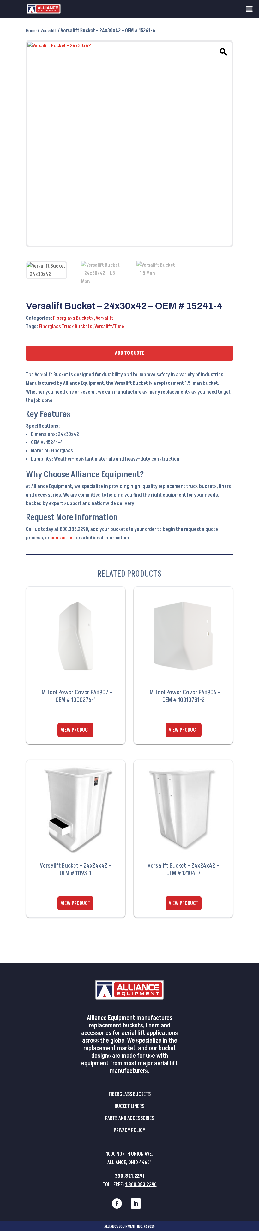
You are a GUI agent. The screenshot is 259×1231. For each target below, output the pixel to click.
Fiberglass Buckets (73, 318)
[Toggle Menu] (249, 9)
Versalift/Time (109, 326)
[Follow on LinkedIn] (136, 1203)
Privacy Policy (129, 1130)
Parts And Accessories (129, 1118)
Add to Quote (129, 353)
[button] (222, 50)
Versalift (48, 30)
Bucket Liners (129, 1106)
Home (31, 30)
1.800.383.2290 (141, 1184)
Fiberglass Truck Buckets (65, 326)
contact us (62, 537)
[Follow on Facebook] (117, 1203)
